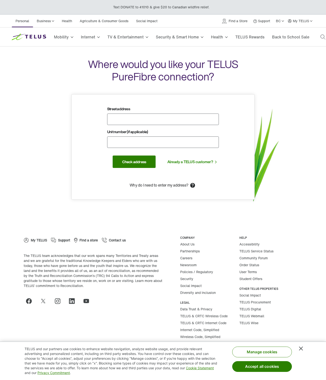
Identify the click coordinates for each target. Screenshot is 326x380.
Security (186, 278)
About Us (187, 244)
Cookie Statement (200, 368)
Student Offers (250, 278)
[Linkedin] (74, 301)
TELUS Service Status (256, 251)
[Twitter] (45, 301)
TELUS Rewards (249, 37)
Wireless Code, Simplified (200, 336)
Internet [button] (88, 37)
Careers (186, 257)
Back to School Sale (290, 37)
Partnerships (190, 251)
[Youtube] (88, 301)
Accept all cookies (262, 366)
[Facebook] (31, 301)
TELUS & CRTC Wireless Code (204, 315)
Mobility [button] (61, 37)
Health (67, 20)
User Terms (248, 271)
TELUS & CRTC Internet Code (203, 322)
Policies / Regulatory (196, 271)
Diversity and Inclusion (198, 292)
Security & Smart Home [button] (177, 37)
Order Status (249, 264)
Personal (22, 20)
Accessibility (249, 244)
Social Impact (147, 20)
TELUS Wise (248, 322)
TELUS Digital (250, 309)
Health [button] (217, 37)
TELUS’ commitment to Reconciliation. (54, 285)
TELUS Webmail (251, 315)
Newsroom (188, 264)
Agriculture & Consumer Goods (104, 20)
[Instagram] (59, 301)
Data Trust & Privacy (196, 309)
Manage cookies (262, 351)
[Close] (301, 348)
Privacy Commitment (53, 373)
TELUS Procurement (255, 302)
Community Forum (253, 257)
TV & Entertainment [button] (125, 37)
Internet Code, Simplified (199, 329)
